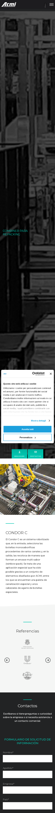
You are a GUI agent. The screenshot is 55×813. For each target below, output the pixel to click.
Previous (7, 660)
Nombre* (8, 752)
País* (6, 799)
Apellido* (8, 768)
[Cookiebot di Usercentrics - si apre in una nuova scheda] (33, 374)
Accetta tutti (28, 429)
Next (47, 660)
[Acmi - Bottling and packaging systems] (8, 4)
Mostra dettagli (38, 420)
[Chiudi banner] (51, 374)
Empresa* (8, 784)
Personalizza (26, 437)
